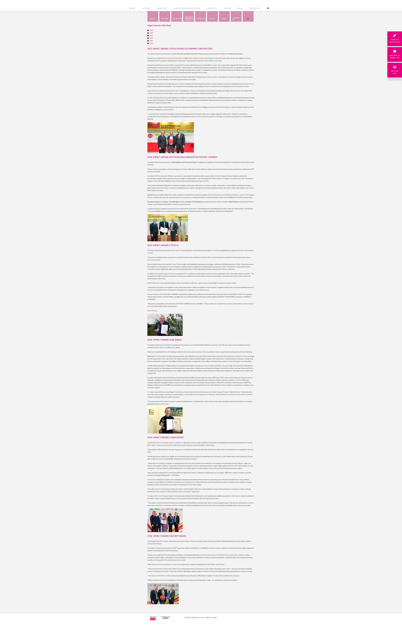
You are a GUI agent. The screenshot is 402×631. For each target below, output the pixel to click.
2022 (151, 33)
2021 (151, 35)
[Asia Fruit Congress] (152, 618)
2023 (151, 30)
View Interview (152, 310)
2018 (151, 43)
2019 (151, 41)
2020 (151, 38)
